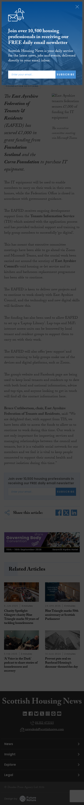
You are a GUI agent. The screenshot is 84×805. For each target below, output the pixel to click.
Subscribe (66, 74)
